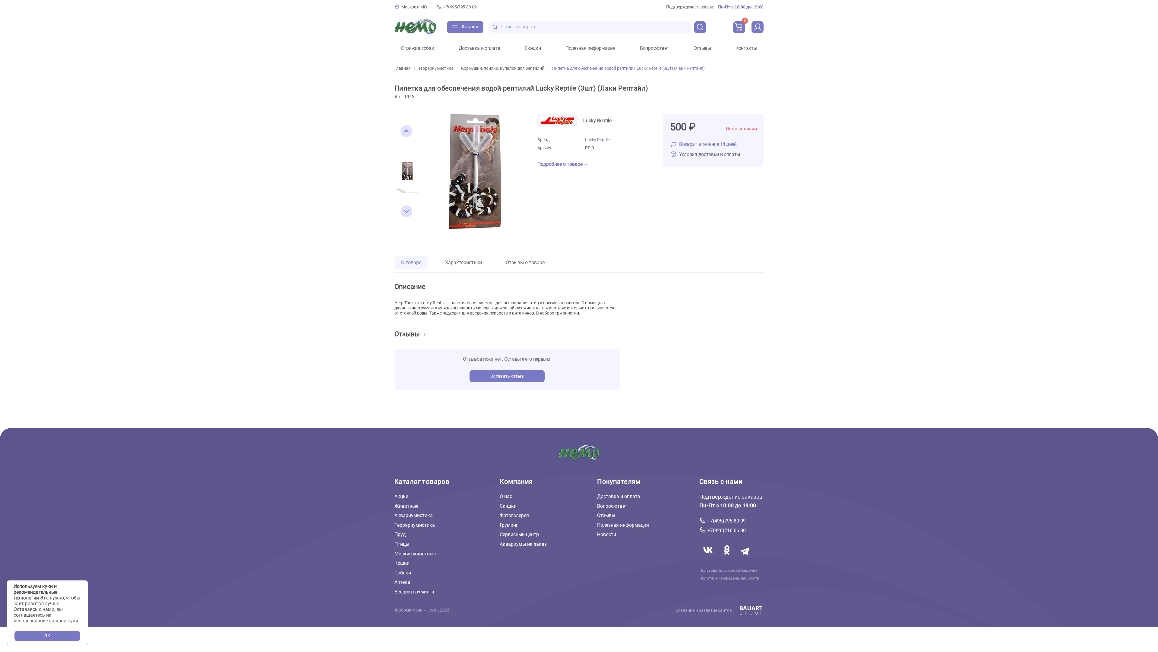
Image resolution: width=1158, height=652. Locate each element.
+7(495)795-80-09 (460, 7)
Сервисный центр (519, 535)
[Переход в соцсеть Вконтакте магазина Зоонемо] (708, 557)
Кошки (402, 563)
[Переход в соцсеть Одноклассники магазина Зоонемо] (727, 557)
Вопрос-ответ (654, 48)
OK (47, 635)
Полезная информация (590, 48)
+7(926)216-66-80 (726, 530)
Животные (406, 506)
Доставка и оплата (479, 48)
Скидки (533, 48)
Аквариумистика (413, 515)
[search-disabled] (495, 27)
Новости (606, 535)
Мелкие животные (415, 554)
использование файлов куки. (46, 621)
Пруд (400, 535)
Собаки (402, 573)
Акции (401, 496)
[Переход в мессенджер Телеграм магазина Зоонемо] (745, 557)
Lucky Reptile (597, 139)
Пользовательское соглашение (728, 570)
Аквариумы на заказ (523, 544)
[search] (700, 27)
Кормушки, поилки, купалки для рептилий (502, 68)
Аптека (402, 582)
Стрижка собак (417, 48)
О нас (506, 496)
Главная (402, 68)
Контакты (746, 48)
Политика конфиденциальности (729, 578)
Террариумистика (436, 68)
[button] (406, 131)
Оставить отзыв (507, 376)
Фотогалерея (514, 515)
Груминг (509, 525)
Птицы (401, 544)
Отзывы (702, 48)
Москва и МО (414, 7)
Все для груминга (414, 592)
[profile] (757, 27)
